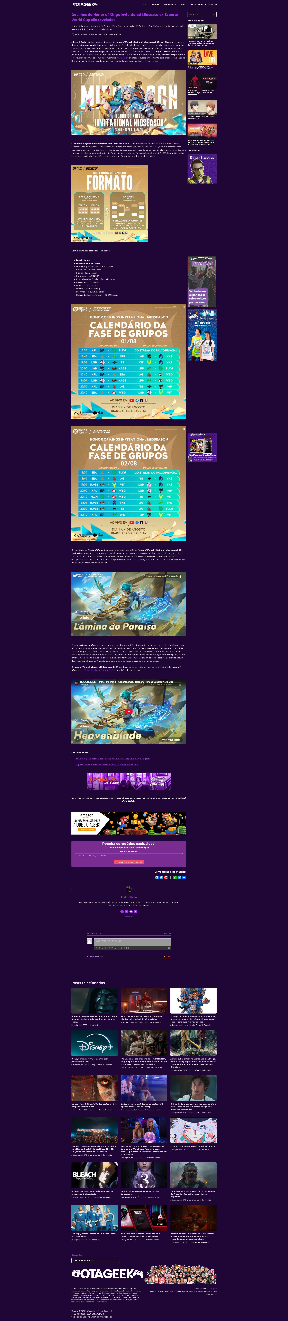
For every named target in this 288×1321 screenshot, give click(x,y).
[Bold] (96, 948)
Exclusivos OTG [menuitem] (169, 4)
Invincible (122, 58)
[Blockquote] (115, 948)
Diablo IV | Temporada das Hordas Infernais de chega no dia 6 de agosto (113, 759)
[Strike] (105, 948)
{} (124, 948)
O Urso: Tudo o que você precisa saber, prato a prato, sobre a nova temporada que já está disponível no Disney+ (193, 1106)
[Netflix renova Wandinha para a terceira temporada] (144, 1175)
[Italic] (99, 948)
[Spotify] (212, 4)
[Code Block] (118, 948)
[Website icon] (126, 911)
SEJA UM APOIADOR (96, 1314)
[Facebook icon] (122, 911)
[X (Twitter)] (195, 4)
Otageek (213, 1289)
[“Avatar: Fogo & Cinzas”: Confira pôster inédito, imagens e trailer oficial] (94, 1088)
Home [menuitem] (145, 4)
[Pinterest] (216, 4)
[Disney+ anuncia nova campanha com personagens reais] (94, 1043)
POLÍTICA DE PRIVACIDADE (100, 1317)
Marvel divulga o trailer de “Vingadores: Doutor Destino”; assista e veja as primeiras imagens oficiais (94, 1019)
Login (168, 933)
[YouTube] (199, 4)
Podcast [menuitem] (156, 4)
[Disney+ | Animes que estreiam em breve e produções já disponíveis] (94, 1175)
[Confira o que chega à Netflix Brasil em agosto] (193, 1130)
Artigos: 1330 (128, 917)
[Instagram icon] (135, 911)
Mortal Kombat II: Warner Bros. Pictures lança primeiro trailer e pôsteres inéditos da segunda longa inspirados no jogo (192, 1236)
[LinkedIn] (209, 4)
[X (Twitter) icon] (131, 911)
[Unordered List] (112, 948)
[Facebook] (192, 4)
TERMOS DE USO (78, 1317)
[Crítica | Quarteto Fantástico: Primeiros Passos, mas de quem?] (94, 1218)
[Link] (121, 948)
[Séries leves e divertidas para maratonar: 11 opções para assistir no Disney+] (144, 1088)
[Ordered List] (108, 948)
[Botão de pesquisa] (214, 14)
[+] (127, 948)
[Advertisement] (202, 219)
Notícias (117, 34)
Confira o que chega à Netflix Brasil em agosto (192, 1146)
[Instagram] (205, 4)
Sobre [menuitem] (183, 4)
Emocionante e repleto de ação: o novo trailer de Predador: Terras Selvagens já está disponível (192, 1194)
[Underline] (102, 948)
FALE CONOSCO (78, 1314)
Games (110, 34)
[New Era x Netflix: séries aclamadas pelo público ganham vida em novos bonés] (144, 1218)
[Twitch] (202, 4)
